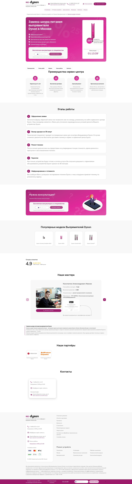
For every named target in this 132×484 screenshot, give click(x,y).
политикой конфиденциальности (58, 210)
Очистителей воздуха (96, 455)
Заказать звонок (101, 3)
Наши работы (59, 68)
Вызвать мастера (49, 310)
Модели (50, 68)
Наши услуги (60, 430)
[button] (104, 299)
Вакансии (73, 9)
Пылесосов (59, 450)
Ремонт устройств (57, 9)
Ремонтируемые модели (63, 428)
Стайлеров (76, 450)
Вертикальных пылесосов (80, 452)
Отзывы (85, 9)
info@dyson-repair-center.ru (40, 388)
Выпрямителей (61, 455)
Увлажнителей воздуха (96, 452)
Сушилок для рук (77, 455)
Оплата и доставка (62, 418)
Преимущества (30, 68)
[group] (32, 355)
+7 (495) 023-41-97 (74, 3)
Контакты (80, 9)
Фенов (58, 452)
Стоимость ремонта (62, 415)
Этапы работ (41, 68)
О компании (47, 9)
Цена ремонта (66, 9)
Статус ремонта (88, 3)
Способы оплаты (61, 437)
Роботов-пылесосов (95, 450)
